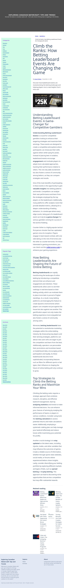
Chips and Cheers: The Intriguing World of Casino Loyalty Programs (43, 541)
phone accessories (7, 96)
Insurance (5, 77)
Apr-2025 (5, 374)
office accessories (7, 196)
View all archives (7, 382)
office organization (7, 166)
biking (4, 191)
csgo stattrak (5, 278)
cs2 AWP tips (5, 261)
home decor (5, 134)
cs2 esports (5, 284)
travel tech (5, 226)
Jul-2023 (4, 329)
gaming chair (6, 269)
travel (4, 104)
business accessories (7, 211)
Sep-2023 (5, 330)
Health (4, 68)
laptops (4, 194)
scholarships (5, 254)
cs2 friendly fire (6, 299)
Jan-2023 (5, 347)
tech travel (5, 151)
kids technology (6, 158)
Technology (5, 56)
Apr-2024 (5, 344)
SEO (4, 58)
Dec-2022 (5, 334)
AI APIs (4, 122)
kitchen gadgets (6, 198)
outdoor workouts (6, 303)
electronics (5, 208)
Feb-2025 (5, 372)
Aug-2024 (5, 336)
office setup (5, 88)
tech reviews (5, 119)
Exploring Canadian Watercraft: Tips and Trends (32, 15)
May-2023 (5, 325)
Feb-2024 (5, 340)
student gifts (5, 173)
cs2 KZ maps (5, 258)
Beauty (4, 60)
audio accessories (7, 117)
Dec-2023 (5, 346)
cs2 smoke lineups (7, 277)
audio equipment (6, 124)
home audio (5, 83)
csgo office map (6, 294)
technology (5, 79)
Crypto (4, 230)
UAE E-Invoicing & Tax (7, 113)
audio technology (6, 170)
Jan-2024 (5, 338)
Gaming (4, 45)
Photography (5, 64)
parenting (5, 149)
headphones (5, 221)
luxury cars (5, 275)
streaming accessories (8, 185)
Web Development (7, 69)
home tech (5, 228)
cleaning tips (5, 130)
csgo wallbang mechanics (8, 280)
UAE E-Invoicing (6, 236)
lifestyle (4, 136)
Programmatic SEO (7, 86)
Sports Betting (6, 202)
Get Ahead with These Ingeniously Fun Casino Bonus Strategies (43, 519)
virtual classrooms (7, 263)
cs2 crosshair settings (7, 273)
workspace (5, 98)
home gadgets (6, 192)
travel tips (5, 215)
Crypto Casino (6, 105)
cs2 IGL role (5, 301)
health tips (5, 160)
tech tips (4, 139)
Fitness (4, 54)
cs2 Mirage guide (6, 271)
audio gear (5, 145)
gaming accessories (7, 115)
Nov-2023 (5, 349)
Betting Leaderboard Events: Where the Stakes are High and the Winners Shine (44, 498)
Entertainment (6, 52)
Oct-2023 (5, 342)
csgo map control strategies (9, 267)
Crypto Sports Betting (7, 232)
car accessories (6, 109)
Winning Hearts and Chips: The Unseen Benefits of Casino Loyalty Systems (59, 498)
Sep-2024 (5, 368)
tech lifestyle (5, 225)
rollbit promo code (53, 247)
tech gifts (5, 183)
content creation (6, 213)
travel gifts (5, 177)
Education (5, 43)
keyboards (5, 206)
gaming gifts (5, 92)
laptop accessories (7, 156)
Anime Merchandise (7, 121)
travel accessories (7, 141)
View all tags (6, 311)
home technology (6, 219)
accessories (5, 128)
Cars (4, 49)
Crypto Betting (6, 234)
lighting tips (5, 187)
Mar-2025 (5, 376)
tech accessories (6, 102)
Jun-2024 (5, 363)
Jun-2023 (5, 353)
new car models (6, 286)
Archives (25, 563)
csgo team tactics (6, 265)
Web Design (5, 71)
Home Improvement (7, 75)
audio (4, 204)
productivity (5, 107)
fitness (4, 90)
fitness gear (5, 147)
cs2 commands (6, 292)
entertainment (6, 297)
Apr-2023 (5, 332)
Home (36, 36)
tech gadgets (5, 94)
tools (4, 143)
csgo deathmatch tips (7, 256)
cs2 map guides (6, 305)
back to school (6, 172)
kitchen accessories (7, 200)
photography (5, 138)
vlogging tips (5, 181)
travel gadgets (6, 189)
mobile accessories (7, 164)
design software (6, 282)
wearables (5, 100)
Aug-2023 (5, 370)
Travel (4, 66)
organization (5, 217)
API (3, 238)
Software (5, 51)
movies (4, 290)
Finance (4, 62)
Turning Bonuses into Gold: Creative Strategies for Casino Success (59, 520)
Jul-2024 (4, 366)
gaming (4, 162)
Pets (4, 47)
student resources (7, 168)
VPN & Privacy (6, 240)
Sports (4, 73)
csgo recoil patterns (7, 295)
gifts (4, 111)
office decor (5, 175)
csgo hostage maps (7, 307)
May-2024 (5, 351)
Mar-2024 (5, 357)
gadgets (4, 126)
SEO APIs (5, 81)
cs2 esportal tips (6, 288)
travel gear (5, 179)
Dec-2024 (5, 327)
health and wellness (7, 153)
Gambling (42, 36)
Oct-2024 (5, 359)
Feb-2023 (5, 361)
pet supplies (5, 132)
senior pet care (6, 260)
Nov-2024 (5, 355)
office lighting (6, 209)
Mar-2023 (5, 365)
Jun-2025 (5, 380)
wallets (4, 223)
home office (5, 155)
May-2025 (5, 378)
